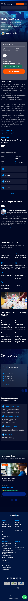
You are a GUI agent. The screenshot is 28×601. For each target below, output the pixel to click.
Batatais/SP (17, 522)
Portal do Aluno (18, 549)
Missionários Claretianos (5, 559)
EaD (3, 145)
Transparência (5, 569)
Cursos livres (5, 528)
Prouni (3, 538)
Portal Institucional (6, 543)
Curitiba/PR (17, 526)
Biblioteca (17, 543)
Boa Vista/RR (18, 524)
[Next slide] (26, 390)
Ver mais (13, 193)
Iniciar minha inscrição (14, 71)
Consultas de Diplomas (7, 550)
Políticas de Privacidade (13, 598)
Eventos (4, 529)
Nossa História (5, 562)
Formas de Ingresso (6, 534)
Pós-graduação (5, 524)
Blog (16, 545)
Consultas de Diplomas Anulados (7, 553)
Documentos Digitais (7, 555)
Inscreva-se (20, 3)
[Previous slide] (22, 390)
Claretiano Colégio (19, 547)
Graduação (4, 522)
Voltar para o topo (13, 587)
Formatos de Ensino (6, 536)
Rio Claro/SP (18, 528)
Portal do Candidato (19, 550)
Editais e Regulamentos (7, 557)
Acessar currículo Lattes (7, 227)
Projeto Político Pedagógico (8, 133)
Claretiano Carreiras (6, 548)
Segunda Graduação (7, 526)
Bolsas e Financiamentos (5, 532)
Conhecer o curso (14, 494)
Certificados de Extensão (5, 546)
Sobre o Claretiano (6, 567)
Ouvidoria (4, 563)
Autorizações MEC (5, 130)
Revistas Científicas (6, 565)
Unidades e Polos (19, 530)
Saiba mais (5, 384)
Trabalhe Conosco (19, 552)
